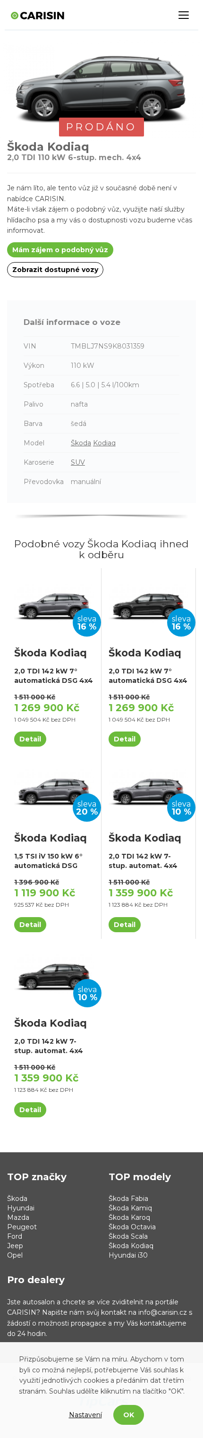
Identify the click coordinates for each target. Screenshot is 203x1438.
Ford (14, 1236)
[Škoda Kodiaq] (54, 603)
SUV (78, 462)
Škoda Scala (128, 1236)
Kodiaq (104, 443)
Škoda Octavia (132, 1227)
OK (128, 1415)
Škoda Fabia (128, 1198)
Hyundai (20, 1208)
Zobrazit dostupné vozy (55, 269)
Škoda (81, 443)
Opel (15, 1255)
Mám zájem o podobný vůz (60, 250)
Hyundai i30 (128, 1255)
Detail (30, 739)
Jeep (15, 1246)
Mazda (18, 1217)
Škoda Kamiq (130, 1208)
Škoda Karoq (129, 1217)
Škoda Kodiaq (131, 1246)
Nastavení (85, 1415)
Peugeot (22, 1227)
